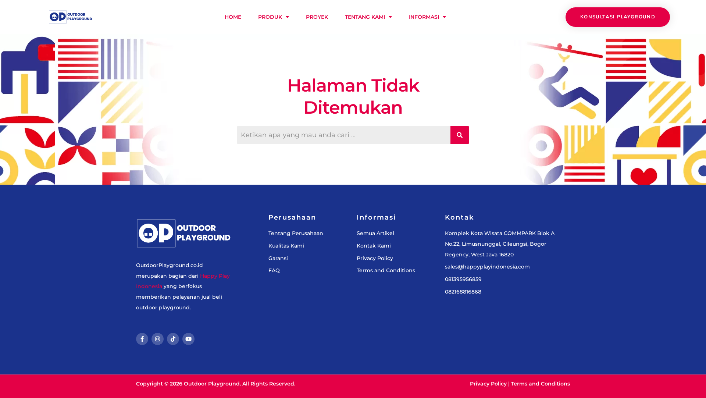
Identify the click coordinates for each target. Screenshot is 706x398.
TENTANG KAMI (365, 17)
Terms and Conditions (540, 383)
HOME (233, 17)
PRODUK (270, 17)
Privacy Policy (488, 383)
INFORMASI (424, 17)
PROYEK (317, 17)
